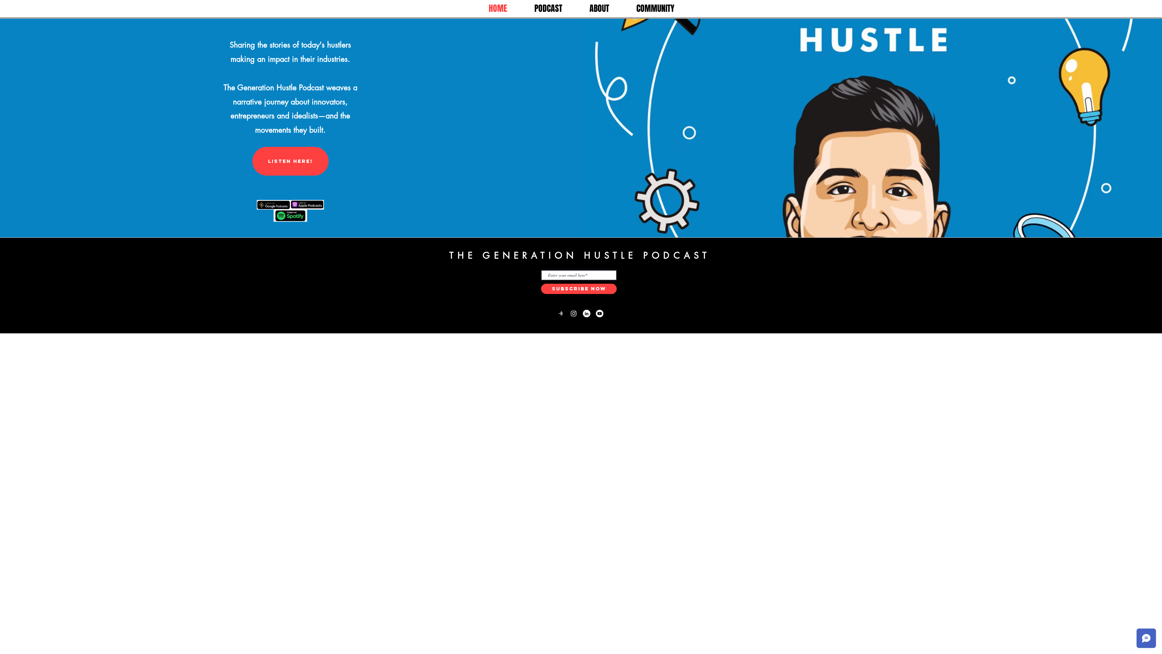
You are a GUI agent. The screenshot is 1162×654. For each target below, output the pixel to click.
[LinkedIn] (586, 313)
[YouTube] (599, 313)
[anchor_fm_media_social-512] (560, 313)
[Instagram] (573, 313)
